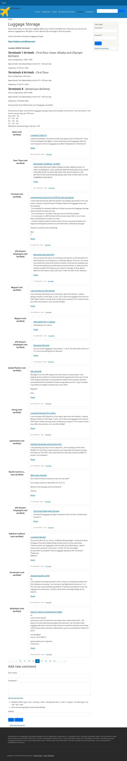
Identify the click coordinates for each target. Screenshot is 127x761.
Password (98, 35)
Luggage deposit (38, 537)
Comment (12, 680)
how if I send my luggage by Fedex (46, 611)
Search (121, 11)
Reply (32, 148)
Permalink (49, 154)
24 (54, 661)
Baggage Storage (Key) (43, 254)
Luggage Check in (38, 135)
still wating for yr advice (44, 321)
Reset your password (102, 48)
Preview (19, 720)
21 (42, 661)
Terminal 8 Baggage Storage (46, 511)
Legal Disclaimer (48, 756)
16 (20, 661)
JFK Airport (15, 8)
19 (33, 661)
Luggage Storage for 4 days (43, 413)
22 (46, 661)
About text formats (15, 698)
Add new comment (17, 725)
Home (37, 12)
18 (29, 661)
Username (98, 28)
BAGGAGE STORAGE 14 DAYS (46, 163)
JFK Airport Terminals (66, 12)
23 (50, 661)
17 (24, 661)
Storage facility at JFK (40, 575)
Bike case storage (38, 475)
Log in (4, 3)
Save (11, 720)
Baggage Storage (41, 345)
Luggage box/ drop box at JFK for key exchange (52, 197)
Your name (12, 673)
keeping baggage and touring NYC (46, 444)
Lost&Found (46, 12)
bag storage (35, 371)
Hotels (54, 12)
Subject (11, 711)
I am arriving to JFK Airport (42, 290)
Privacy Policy (37, 756)
